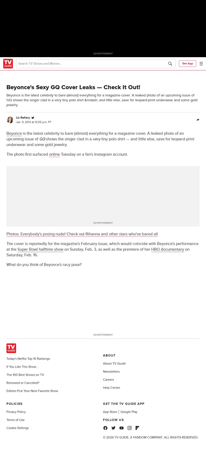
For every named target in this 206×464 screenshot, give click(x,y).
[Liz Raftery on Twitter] (32, 117)
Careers (108, 380)
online (54, 154)
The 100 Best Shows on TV (25, 375)
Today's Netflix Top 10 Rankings (28, 359)
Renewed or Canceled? (22, 383)
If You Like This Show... (22, 367)
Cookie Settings (17, 428)
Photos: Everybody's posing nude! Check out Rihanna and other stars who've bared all (82, 234)
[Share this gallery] (198, 120)
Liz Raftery (23, 117)
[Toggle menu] (201, 63)
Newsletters (111, 372)
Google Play (129, 412)
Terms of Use (15, 420)
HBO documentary (167, 249)
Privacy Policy (16, 412)
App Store (110, 412)
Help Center (111, 388)
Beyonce (14, 133)
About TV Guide (114, 364)
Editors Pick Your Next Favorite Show (32, 391)
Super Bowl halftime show (40, 249)
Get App (187, 63)
